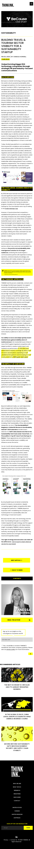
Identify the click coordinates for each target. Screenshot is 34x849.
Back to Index (17, 570)
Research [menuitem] (17, 790)
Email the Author (13, 620)
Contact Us (13, 840)
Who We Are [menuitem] (17, 783)
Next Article (16, 560)
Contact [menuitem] (17, 801)
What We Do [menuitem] (17, 787)
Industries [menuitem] (17, 794)
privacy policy (11, 649)
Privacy (6, 840)
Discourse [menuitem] (17, 797)
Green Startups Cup (11, 208)
